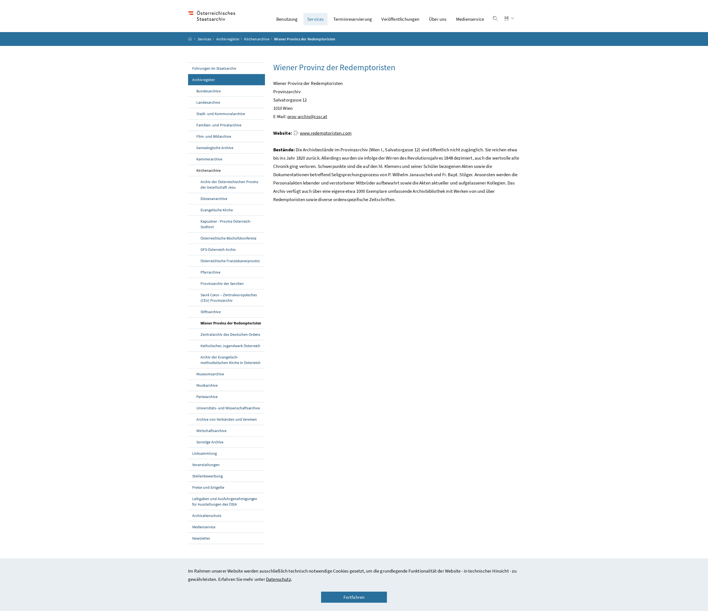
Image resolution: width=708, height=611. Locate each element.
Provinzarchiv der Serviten (222, 283)
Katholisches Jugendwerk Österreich (230, 345)
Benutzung (287, 19)
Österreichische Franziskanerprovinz (230, 260)
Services (315, 19)
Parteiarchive (207, 396)
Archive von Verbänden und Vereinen (226, 419)
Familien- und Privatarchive (218, 125)
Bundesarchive (208, 91)
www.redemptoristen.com (326, 133)
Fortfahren (354, 597)
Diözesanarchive (214, 198)
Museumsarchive (210, 373)
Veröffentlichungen (400, 19)
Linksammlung (204, 453)
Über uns (437, 19)
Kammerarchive (209, 159)
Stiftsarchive (211, 311)
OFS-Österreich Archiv (218, 249)
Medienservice (470, 19)
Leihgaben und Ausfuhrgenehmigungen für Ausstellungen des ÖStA (224, 501)
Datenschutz (278, 579)
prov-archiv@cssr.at (307, 116)
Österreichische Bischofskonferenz (228, 238)
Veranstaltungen (206, 464)
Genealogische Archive (214, 147)
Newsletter (201, 538)
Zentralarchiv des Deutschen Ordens (230, 334)
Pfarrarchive (210, 272)
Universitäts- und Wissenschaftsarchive (228, 407)
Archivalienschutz (206, 515)
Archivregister (228, 39)
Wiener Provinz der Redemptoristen (233, 323)
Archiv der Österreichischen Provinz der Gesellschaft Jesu (229, 184)
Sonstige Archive (209, 442)
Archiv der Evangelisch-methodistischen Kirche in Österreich (231, 360)
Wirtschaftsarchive (211, 430)
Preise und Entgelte (208, 487)
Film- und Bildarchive (213, 136)
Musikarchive (207, 385)
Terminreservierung (352, 19)
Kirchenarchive (256, 39)
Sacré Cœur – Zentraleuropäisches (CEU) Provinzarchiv (229, 297)
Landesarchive (208, 102)
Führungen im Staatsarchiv (214, 68)
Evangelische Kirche (217, 209)
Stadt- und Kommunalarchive (220, 113)
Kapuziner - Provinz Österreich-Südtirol (226, 224)
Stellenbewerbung (207, 476)
